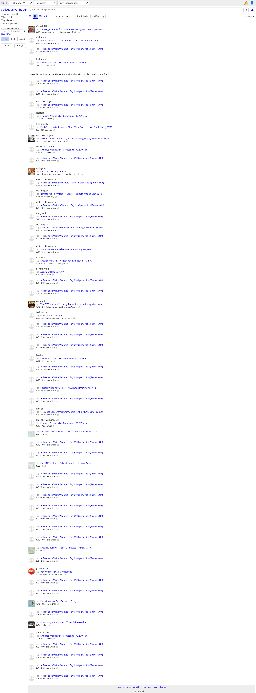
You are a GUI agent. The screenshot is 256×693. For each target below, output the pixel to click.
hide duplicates (10, 23)
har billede (8, 17)
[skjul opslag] (79, 32)
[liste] (30, 16)
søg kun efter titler (11, 14)
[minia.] (35, 16)
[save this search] (252, 9)
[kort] (45, 16)
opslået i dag (9, 20)
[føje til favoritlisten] (37, 29)
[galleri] (40, 16)
